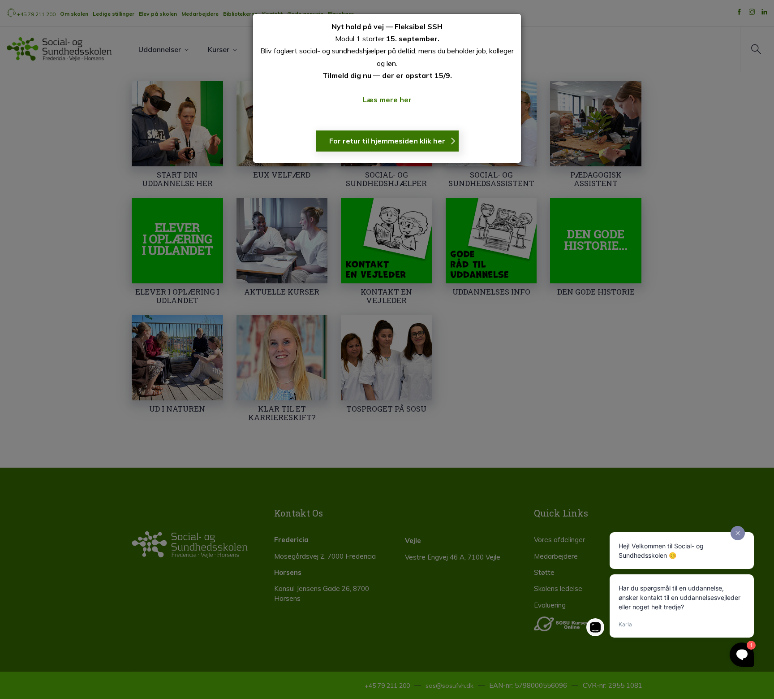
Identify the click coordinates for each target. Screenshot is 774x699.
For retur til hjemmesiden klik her (387, 140)
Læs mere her (387, 99)
